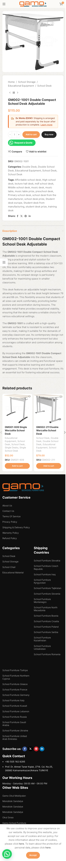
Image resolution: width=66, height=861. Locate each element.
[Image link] (23, 486)
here (21, 843)
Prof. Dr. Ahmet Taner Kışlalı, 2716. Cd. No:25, (29, 766)
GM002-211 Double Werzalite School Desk (47, 430)
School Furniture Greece (15, 684)
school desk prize (34, 198)
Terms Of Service (11, 516)
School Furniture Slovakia (47, 560)
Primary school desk (19, 195)
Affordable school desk (28, 179)
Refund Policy (9, 538)
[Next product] (18, 93)
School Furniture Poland (46, 626)
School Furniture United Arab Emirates (14, 737)
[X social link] (21, 216)
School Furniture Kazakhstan (42, 639)
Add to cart (31, 134)
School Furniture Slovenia (47, 593)
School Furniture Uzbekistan (42, 647)
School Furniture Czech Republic (46, 567)
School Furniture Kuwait (14, 705)
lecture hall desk (24, 183)
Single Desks (11, 447)
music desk (37, 187)
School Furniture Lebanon (15, 711)
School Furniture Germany (15, 695)
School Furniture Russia (14, 716)
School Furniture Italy (13, 700)
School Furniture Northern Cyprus (15, 677)
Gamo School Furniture (14, 823)
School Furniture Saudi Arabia (14, 723)
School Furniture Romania (47, 654)
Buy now (49, 134)
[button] (17, 466)
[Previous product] (10, 93)
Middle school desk (19, 187)
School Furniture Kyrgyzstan (42, 581)
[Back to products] (14, 93)
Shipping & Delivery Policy (16, 527)
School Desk (44, 85)
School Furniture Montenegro (42, 600)
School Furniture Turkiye (15, 670)
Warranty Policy (10, 532)
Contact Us (8, 511)
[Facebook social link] (17, 216)
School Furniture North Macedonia (45, 609)
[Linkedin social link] (30, 216)
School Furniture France (14, 689)
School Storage (27, 81)
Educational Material (13, 572)
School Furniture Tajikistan (47, 588)
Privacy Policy (9, 521)
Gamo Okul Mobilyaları (14, 795)
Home (11, 81)
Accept (33, 855)
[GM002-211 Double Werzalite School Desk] (49, 408)
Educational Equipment (21, 85)
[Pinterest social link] (26, 216)
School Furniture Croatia (46, 621)
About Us (7, 505)
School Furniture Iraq (45, 574)
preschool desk (44, 191)
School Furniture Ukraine (15, 730)
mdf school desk (44, 183)
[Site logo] (33, 3)
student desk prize (36, 206)
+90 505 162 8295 (15, 761)
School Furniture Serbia (46, 632)
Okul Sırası (7, 817)
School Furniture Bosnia (46, 615)
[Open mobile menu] (4, 4)
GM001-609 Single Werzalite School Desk (16, 430)
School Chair (9, 567)
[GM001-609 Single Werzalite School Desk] (17, 408)
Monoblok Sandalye (12, 801)
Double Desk (29, 166)
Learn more (46, 124)
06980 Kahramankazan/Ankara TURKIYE (26, 770)
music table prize (24, 191)
